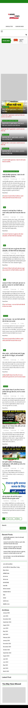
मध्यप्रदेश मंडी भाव (7, 591)
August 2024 (6, 625)
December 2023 (7, 643)
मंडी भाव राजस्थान (6, 106)
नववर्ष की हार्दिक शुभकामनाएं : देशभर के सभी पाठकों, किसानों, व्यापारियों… (21, 40)
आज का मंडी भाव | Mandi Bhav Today (10, 120)
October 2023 (6, 649)
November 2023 (7, 646)
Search (4, 525)
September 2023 (7, 653)
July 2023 (5, 659)
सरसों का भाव (5, 601)
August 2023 (6, 656)
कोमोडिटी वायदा (6, 573)
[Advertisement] (14, 58)
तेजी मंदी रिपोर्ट (6, 582)
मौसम (4, 207)
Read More (5, 192)
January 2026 (6, 613)
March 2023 (6, 671)
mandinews (6, 179)
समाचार (4, 598)
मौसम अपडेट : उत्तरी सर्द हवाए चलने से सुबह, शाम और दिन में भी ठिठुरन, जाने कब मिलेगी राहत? (13, 355)
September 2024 (7, 622)
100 (17, 518)
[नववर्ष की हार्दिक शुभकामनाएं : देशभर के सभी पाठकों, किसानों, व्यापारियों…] (16, 40)
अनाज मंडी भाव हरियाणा (7, 564)
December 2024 (7, 619)
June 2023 (5, 662)
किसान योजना (6, 570)
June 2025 (5, 616)
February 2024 (6, 637)
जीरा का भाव (5, 579)
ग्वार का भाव (5, 315)
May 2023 (5, 665)
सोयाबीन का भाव (6, 604)
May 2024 (5, 631)
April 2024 (5, 634)
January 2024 (6, 640)
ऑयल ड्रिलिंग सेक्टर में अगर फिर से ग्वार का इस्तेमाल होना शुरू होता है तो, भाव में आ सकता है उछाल (13, 392)
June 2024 (5, 628)
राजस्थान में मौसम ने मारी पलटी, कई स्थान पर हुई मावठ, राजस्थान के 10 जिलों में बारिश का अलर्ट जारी (13, 285)
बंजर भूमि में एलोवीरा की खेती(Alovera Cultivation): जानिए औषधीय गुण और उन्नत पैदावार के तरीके (13, 464)
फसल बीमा (5, 585)
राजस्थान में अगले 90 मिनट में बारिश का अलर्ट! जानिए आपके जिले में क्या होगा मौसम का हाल (13, 213)
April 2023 (5, 668)
